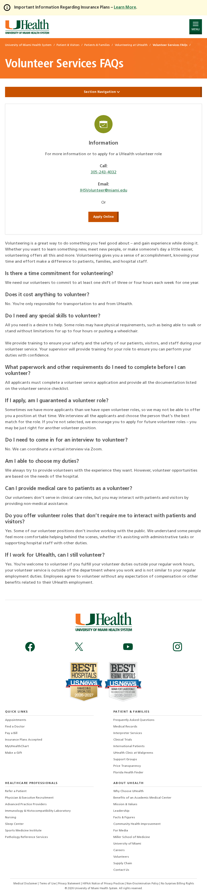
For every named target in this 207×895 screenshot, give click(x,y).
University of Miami (127, 843)
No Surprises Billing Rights (177, 883)
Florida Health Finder (128, 772)
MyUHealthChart (17, 746)
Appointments (15, 720)
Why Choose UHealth (128, 791)
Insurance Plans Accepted (23, 739)
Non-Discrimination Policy (142, 883)
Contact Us (121, 870)
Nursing (10, 817)
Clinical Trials (122, 739)
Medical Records (125, 726)
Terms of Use (48, 883)
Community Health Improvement (137, 824)
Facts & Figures (124, 817)
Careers (119, 850)
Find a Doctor (15, 726)
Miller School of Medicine (131, 837)
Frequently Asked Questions (133, 720)
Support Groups (125, 759)
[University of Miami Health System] (27, 26)
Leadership (121, 810)
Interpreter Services (127, 733)
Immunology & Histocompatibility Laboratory (38, 810)
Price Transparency (127, 766)
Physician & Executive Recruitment (29, 797)
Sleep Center (14, 824)
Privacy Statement (69, 883)
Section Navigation (100, 92)
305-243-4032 (103, 172)
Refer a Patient (16, 791)
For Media (120, 830)
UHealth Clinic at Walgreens (133, 752)
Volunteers (121, 856)
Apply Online (103, 217)
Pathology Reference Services (26, 837)
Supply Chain (122, 863)
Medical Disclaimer (25, 883)
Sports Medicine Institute (23, 830)
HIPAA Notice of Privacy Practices (103, 883)
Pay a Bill (11, 733)
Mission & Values (125, 804)
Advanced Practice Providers (26, 804)
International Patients (129, 746)
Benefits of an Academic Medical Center (142, 797)
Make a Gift (13, 752)
